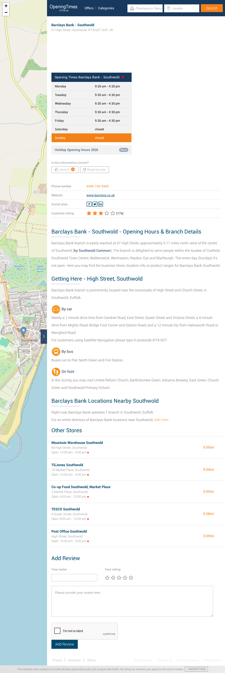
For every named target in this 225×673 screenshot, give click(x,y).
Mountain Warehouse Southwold (77, 443)
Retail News (212, 660)
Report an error (96, 169)
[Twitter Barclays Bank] (94, 204)
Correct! (66, 169)
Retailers (74, 660)
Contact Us (164, 660)
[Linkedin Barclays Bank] (100, 204)
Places (57, 660)
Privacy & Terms (188, 660)
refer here (161, 420)
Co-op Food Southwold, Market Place (80, 487)
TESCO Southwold (65, 509)
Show (123, 149)
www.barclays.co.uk (101, 195)
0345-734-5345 (98, 186)
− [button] (6, 12)
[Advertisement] (136, 58)
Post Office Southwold (69, 531)
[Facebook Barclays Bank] (89, 204)
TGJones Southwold (67, 465)
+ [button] (6, 6)
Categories (106, 8)
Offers (89, 8)
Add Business (143, 660)
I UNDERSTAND (196, 669)
